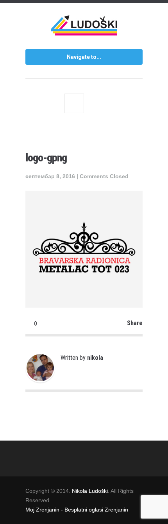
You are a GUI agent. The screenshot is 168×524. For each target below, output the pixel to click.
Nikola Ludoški (90, 491)
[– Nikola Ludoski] (84, 28)
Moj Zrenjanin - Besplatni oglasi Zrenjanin (76, 509)
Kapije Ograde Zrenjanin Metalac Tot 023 (74, 103)
